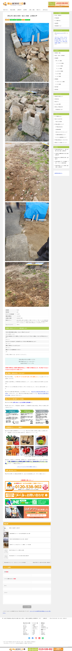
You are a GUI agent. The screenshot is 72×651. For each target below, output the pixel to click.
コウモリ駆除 (58, 84)
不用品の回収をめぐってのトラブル (61, 139)
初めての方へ (5, 9)
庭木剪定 (56, 89)
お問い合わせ (45, 9)
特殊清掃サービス (58, 25)
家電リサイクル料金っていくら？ (61, 142)
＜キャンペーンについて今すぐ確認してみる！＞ (27, 466)
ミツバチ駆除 (59, 68)
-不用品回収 (33, 624)
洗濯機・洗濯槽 (57, 42)
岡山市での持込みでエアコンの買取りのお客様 (16, 550)
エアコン (61, 37)
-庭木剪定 (33, 633)
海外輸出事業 (58, 129)
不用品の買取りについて (59, 124)
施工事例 (25, 9)
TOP (22, 618)
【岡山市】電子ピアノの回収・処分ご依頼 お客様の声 (41, 562)
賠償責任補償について (26, 633)
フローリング (57, 37)
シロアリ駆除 (58, 76)
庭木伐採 (56, 86)
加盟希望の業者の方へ (58, 173)
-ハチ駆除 (33, 631)
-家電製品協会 (43, 633)
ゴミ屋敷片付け (58, 20)
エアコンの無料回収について (61, 137)
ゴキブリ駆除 (58, 73)
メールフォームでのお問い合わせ (58, 6)
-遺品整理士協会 (43, 634)
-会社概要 (42, 624)
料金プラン (39, 9)
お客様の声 (19, 9)
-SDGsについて (43, 632)
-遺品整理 (33, 625)
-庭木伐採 (33, 632)
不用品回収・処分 (13, 19)
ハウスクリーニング (59, 33)
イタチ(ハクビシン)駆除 (60, 81)
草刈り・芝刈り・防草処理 (59, 55)
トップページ (25, 624)
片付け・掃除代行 (58, 15)
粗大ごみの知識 (59, 121)
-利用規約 (42, 625)
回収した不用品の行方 (59, 106)
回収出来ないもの (59, 109)
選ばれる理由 (12, 9)
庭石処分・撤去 (58, 52)
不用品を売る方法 (59, 126)
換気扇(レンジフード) (61, 38)
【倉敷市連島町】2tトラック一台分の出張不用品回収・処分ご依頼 (19, 533)
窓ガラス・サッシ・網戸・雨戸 (61, 41)
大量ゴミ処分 (19, 19)
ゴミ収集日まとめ (58, 116)
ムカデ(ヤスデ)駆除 (59, 71)
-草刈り (33, 634)
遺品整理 (56, 23)
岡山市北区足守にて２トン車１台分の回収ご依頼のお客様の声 (19, 555)
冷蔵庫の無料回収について (61, 134)
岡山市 (23, 19)
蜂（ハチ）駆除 (59, 60)
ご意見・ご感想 (31, 9)
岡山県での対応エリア (59, 96)
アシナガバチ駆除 (60, 63)
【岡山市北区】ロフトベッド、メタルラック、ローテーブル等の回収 (15, 562)
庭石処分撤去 (28, 19)
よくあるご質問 (58, 104)
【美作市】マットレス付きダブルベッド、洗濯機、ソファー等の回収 (20, 544)
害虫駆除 (56, 58)
